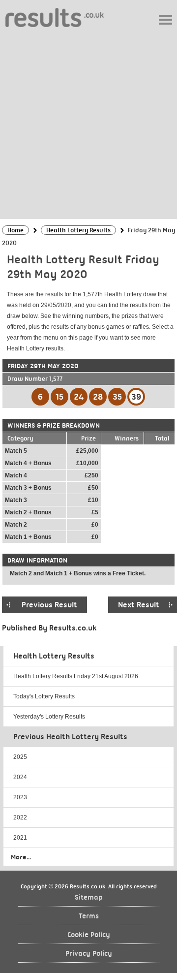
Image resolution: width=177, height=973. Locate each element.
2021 (20, 837)
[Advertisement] (88, 122)
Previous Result (49, 604)
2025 (20, 756)
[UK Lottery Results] (54, 17)
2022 (20, 817)
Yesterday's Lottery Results (49, 716)
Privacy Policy (88, 953)
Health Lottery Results (53, 656)
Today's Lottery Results (44, 696)
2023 (20, 797)
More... (21, 857)
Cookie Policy (88, 935)
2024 (20, 777)
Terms (89, 916)
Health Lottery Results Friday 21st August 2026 (75, 676)
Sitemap (89, 897)
